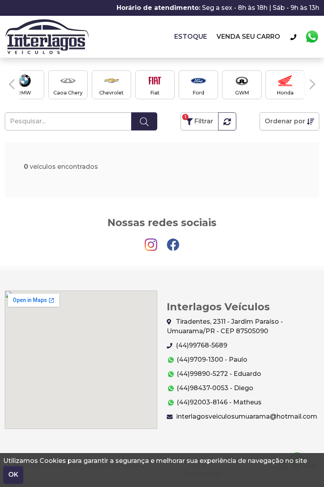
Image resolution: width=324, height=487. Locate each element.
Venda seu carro (248, 36)
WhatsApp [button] (311, 37)
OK (13, 474)
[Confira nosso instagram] (152, 241)
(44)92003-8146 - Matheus (218, 402)
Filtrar (199, 119)
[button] (12, 84)
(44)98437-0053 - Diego (214, 388)
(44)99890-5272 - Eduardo (218, 374)
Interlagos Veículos (47, 37)
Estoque (190, 36)
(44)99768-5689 (200, 345)
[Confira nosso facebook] (173, 241)
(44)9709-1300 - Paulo (211, 359)
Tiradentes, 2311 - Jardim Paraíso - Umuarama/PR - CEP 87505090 (225, 326)
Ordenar (285, 121)
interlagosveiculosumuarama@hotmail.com (246, 416)
